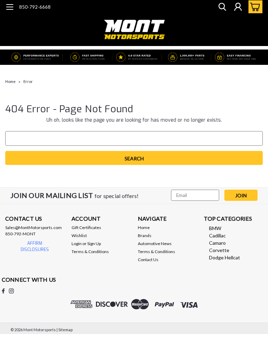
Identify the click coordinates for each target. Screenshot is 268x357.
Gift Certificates (86, 227)
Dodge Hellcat (224, 257)
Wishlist (79, 235)
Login (77, 243)
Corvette (219, 250)
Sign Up (94, 243)
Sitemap (65, 329)
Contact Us (148, 259)
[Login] (238, 7)
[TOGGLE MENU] (9, 8)
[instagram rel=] (11, 291)
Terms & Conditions (90, 251)
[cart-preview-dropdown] (254, 6)
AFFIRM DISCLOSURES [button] (35, 246)
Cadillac (217, 235)
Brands (144, 235)
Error (28, 81)
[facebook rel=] (3, 291)
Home (10, 81)
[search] (222, 7)
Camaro (217, 243)
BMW (215, 228)
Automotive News (155, 243)
